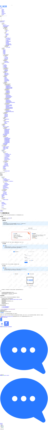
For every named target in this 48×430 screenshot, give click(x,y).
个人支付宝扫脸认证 (5, 180)
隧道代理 (14, 299)
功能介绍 (3, 205)
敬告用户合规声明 (6, 62)
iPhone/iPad (7, 30)
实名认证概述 (6, 153)
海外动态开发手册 (6, 132)
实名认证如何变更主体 (7, 159)
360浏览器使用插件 (8, 41)
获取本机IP (5, 123)
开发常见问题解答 (5, 143)
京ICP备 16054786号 (10, 316)
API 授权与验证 (5, 65)
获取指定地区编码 (6, 121)
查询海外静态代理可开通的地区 (10, 111)
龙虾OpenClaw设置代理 (6, 25)
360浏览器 (7, 40)
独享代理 (17, 299)
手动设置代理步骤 (5, 26)
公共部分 (5, 56)
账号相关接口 (5, 71)
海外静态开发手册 (6, 133)
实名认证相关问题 (6, 54)
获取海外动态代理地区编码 (9, 108)
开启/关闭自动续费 (6, 80)
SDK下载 (4, 149)
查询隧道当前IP (8, 90)
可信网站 (2, 317)
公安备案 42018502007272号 (4, 316)
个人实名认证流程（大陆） (7, 154)
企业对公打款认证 (6, 158)
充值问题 (4, 50)
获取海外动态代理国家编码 (9, 107)
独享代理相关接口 (7, 98)
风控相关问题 (4, 60)
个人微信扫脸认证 (6, 181)
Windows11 (7, 33)
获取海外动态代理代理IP (9, 105)
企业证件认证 (6, 157)
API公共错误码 (6, 137)
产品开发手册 (5, 127)
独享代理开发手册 (6, 131)
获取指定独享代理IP (8, 100)
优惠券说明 (4, 168)
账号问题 (4, 52)
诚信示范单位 (5, 317)
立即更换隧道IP (8, 91)
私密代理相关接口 (7, 93)
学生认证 (4, 188)
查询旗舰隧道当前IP (8, 85)
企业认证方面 (6, 164)
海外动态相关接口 (7, 103)
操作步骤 (3, 202)
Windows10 (7, 34)
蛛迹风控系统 (6, 61)
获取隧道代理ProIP (8, 86)
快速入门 (4, 23)
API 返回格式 (4, 66)
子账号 (4, 167)
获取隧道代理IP (8, 92)
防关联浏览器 (7, 45)
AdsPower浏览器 (8, 47)
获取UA (5, 122)
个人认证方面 (6, 57)
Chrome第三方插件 (8, 39)
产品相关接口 (5, 82)
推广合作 (5, 169)
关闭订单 (5, 81)
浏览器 (6, 36)
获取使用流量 (7, 106)
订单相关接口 (5, 75)
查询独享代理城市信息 (9, 101)
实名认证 (5, 151)
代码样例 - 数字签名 (5, 147)
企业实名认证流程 (5, 185)
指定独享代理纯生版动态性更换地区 (10, 102)
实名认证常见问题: (6, 184)
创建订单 (5, 77)
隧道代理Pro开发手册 (7, 129)
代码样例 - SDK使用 (5, 148)
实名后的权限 (6, 183)
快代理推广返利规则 (5, 199)
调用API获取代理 (5, 134)
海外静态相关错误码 (7, 142)
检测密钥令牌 (6, 70)
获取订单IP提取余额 (8, 97)
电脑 (5, 32)
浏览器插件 (3, 195)
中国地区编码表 (5, 144)
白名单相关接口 (6, 112)
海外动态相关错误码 (7, 141)
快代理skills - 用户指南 (4, 194)
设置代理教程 (5, 27)
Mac (6, 35)
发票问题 (4, 51)
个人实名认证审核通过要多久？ (6, 306)
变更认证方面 (4, 193)
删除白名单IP (6, 116)
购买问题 (4, 49)
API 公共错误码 (5, 67)
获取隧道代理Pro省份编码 (9, 87)
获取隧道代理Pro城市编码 (9, 88)
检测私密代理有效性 (8, 95)
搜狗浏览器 (7, 42)
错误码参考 (4, 136)
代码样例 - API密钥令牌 (6, 146)
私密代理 (12, 299)
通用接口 (5, 117)
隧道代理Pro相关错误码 (7, 138)
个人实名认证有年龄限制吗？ (5, 307)
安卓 (6, 31)
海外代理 (20, 299)
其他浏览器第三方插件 (9, 44)
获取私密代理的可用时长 (9, 96)
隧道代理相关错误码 (7, 139)
